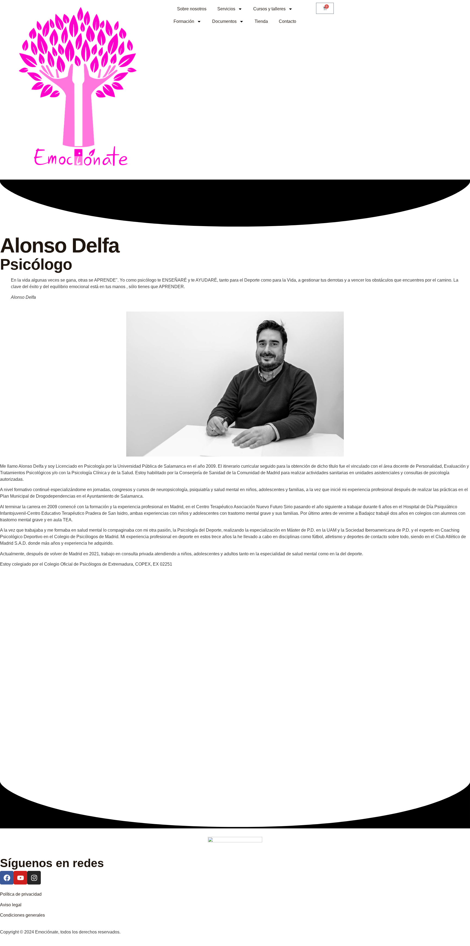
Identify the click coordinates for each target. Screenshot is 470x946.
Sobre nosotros (191, 9)
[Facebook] (7, 878)
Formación (184, 21)
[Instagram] (34, 878)
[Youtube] (20, 878)
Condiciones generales (22, 915)
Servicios (226, 9)
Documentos (224, 21)
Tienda (261, 21)
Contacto (287, 21)
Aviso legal (10, 904)
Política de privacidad (21, 894)
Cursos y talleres (269, 9)
